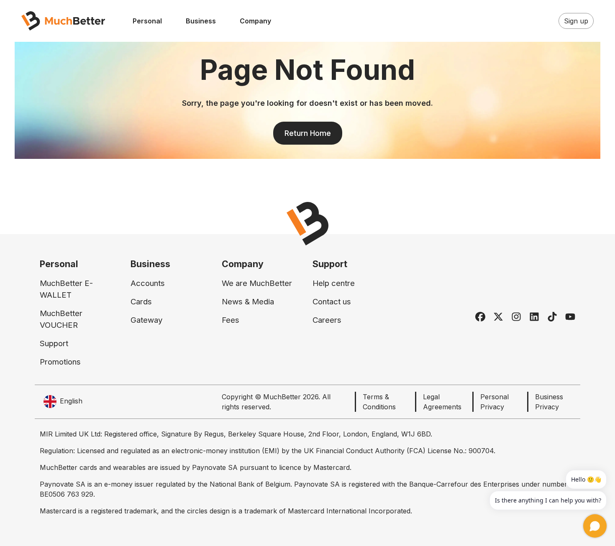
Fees (230, 320)
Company (255, 21)
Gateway (146, 320)
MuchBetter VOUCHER (61, 319)
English (71, 401)
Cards (141, 301)
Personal (147, 21)
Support (54, 343)
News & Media (248, 301)
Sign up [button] (576, 21)
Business (201, 21)
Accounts (148, 283)
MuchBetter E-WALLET (66, 289)
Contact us (332, 301)
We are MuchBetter (257, 283)
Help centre (334, 283)
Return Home (307, 133)
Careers (327, 320)
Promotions (60, 362)
